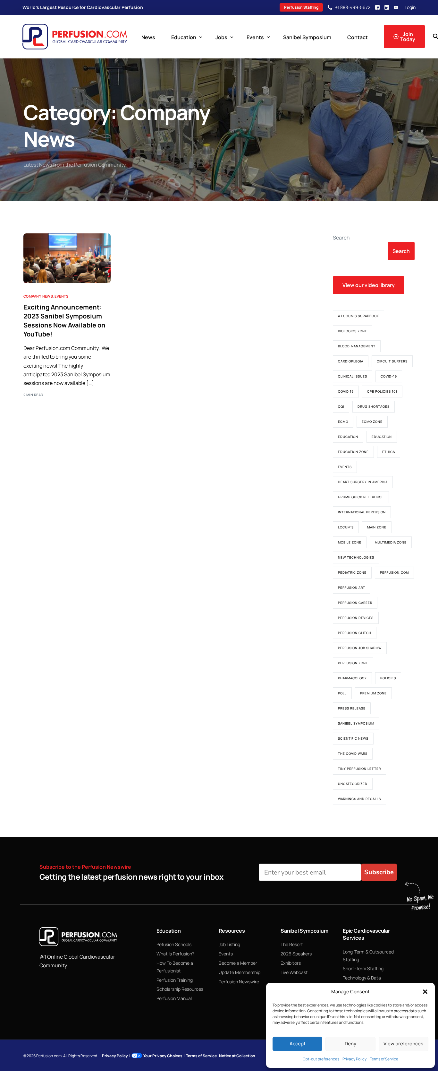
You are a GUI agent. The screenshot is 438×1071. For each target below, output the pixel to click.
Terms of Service (384, 1059)
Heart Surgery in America (363, 482)
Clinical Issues (352, 376)
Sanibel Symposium (356, 723)
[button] (425, 991)
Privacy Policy (354, 1059)
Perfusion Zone (353, 663)
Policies (388, 678)
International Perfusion (362, 512)
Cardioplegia (350, 361)
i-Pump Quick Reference (361, 497)
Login (410, 7)
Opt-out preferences (321, 1059)
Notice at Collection (237, 1055)
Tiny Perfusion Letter (359, 768)
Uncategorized (352, 783)
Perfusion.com (394, 572)
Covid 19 (346, 391)
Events (62, 296)
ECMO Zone (372, 421)
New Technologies (356, 557)
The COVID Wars (352, 753)
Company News (38, 296)
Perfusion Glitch (354, 633)
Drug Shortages (374, 406)
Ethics (388, 451)
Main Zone (376, 527)
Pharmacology (352, 678)
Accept (298, 1043)
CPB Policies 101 (382, 391)
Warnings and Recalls (359, 799)
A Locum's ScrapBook (358, 316)
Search (341, 237)
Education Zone (353, 451)
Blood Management (356, 346)
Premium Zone (373, 693)
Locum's (346, 527)
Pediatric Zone (352, 572)
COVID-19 (389, 376)
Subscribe (379, 872)
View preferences (403, 1043)
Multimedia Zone (391, 542)
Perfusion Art (351, 587)
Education (348, 436)
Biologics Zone (352, 331)
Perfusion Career (355, 602)
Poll (342, 693)
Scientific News (353, 738)
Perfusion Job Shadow (360, 648)
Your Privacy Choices (162, 1055)
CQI (341, 406)
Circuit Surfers (392, 361)
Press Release (352, 708)
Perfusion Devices (356, 617)
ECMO (343, 421)
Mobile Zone (349, 542)
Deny (350, 1043)
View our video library (368, 285)
